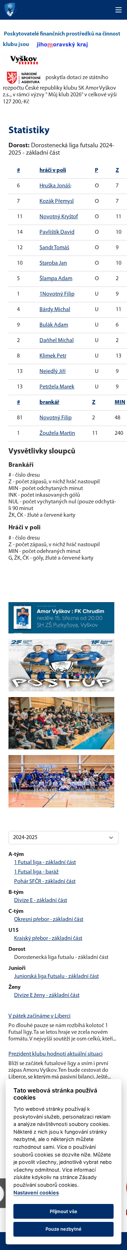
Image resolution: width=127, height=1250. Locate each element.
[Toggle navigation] (118, 9)
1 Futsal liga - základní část (45, 862)
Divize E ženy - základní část (46, 995)
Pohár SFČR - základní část (44, 881)
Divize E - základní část (40, 900)
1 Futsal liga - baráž (36, 872)
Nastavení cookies (36, 1193)
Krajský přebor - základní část (48, 938)
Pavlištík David (57, 232)
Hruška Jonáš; (55, 186)
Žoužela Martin (57, 433)
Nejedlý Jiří (53, 371)
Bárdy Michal (55, 309)
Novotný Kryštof (59, 217)
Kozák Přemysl (57, 201)
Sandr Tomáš (54, 248)
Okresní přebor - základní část (48, 919)
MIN (120, 402)
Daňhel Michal (57, 340)
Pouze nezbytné (63, 1229)
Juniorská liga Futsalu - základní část (56, 976)
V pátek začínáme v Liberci (39, 1016)
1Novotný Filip (57, 294)
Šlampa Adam (56, 279)
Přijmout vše (63, 1211)
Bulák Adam (54, 325)
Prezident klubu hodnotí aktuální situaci (55, 1054)
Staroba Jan (53, 263)
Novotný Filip (56, 418)
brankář (49, 402)
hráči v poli (53, 170)
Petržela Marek (57, 387)
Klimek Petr (53, 356)
